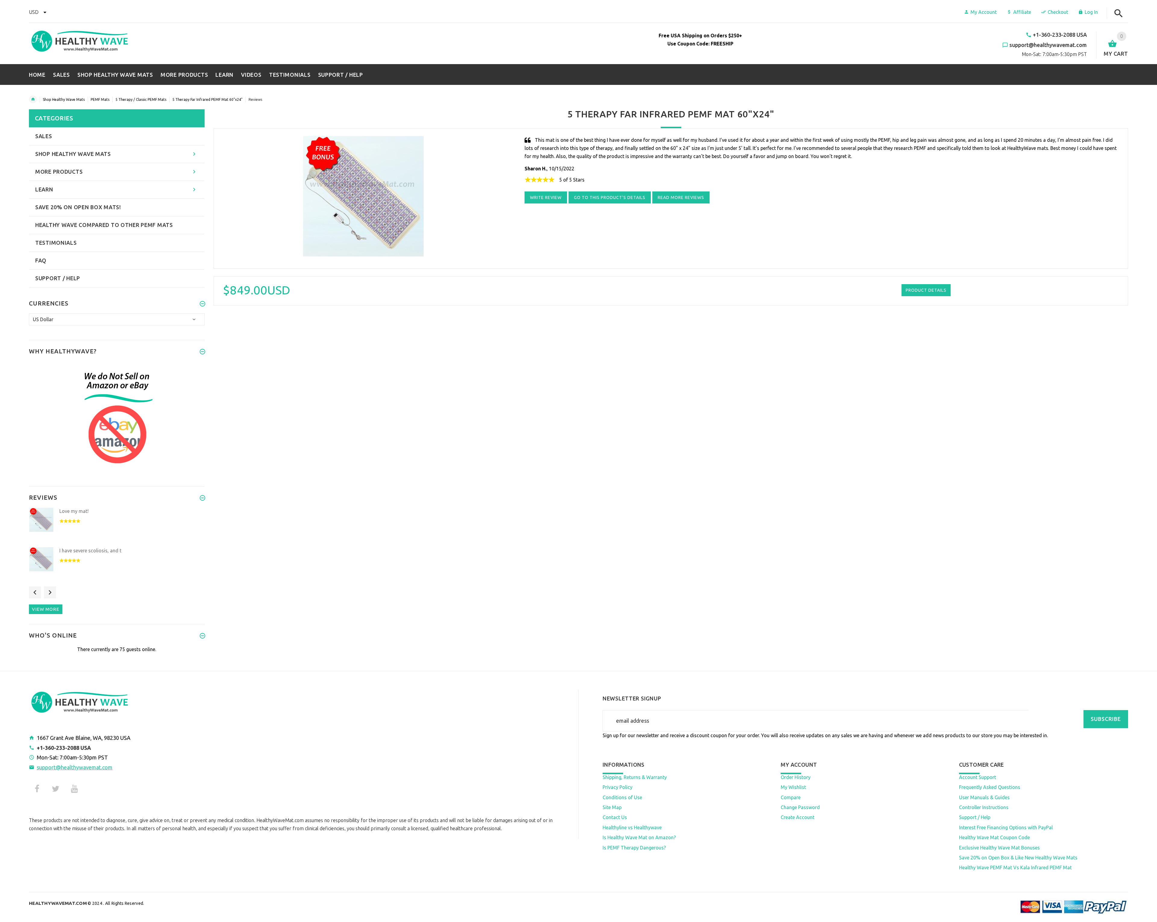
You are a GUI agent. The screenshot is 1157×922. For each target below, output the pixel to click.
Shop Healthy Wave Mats (64, 99)
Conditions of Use (622, 797)
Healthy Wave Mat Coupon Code (994, 837)
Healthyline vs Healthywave (632, 827)
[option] (117, 526)
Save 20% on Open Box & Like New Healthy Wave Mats (1018, 857)
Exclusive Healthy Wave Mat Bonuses (999, 847)
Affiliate (1022, 12)
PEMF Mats (100, 99)
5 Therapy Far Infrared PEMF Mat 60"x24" (207, 99)
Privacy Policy (617, 787)
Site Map (612, 807)
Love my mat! (74, 511)
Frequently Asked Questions (989, 787)
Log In (1091, 12)
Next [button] (50, 592)
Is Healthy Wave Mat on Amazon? (639, 837)
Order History (796, 777)
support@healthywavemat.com (74, 767)
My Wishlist (793, 787)
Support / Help (974, 817)
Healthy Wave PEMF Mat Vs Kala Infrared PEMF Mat (1015, 867)
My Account (983, 12)
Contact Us (615, 817)
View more (45, 609)
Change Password (800, 807)
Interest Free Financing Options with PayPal (1006, 827)
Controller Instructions (983, 807)
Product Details (926, 290)
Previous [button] (35, 592)
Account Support (977, 777)
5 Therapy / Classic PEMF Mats (140, 99)
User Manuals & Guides (984, 797)
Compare (791, 797)
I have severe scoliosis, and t (90, 550)
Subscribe (1106, 719)
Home (33, 99)
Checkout (1058, 12)
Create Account (797, 817)
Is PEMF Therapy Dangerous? (634, 847)
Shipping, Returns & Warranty (635, 777)
